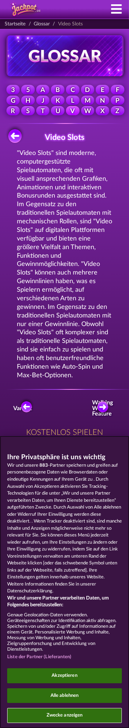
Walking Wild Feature (104, 408)
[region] (64, 582)
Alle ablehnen (65, 695)
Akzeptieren (64, 675)
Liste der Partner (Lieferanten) (39, 657)
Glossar (42, 23)
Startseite (15, 23)
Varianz (23, 408)
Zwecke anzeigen (65, 715)
